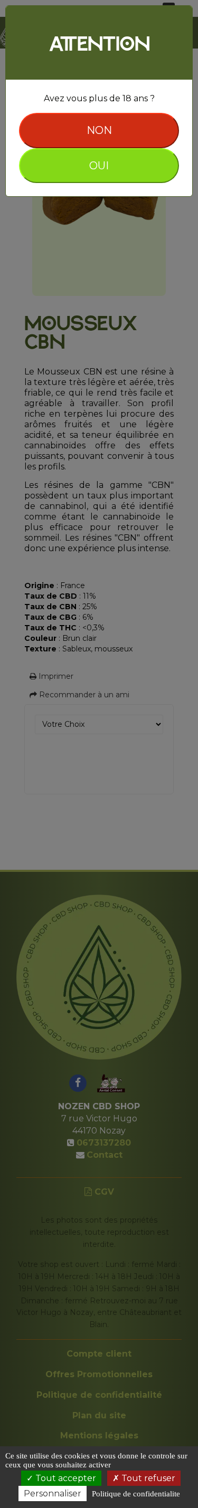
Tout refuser (147, 1478)
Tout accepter (64, 1478)
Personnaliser (52, 1493)
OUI (99, 165)
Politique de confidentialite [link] (136, 1494)
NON (99, 130)
